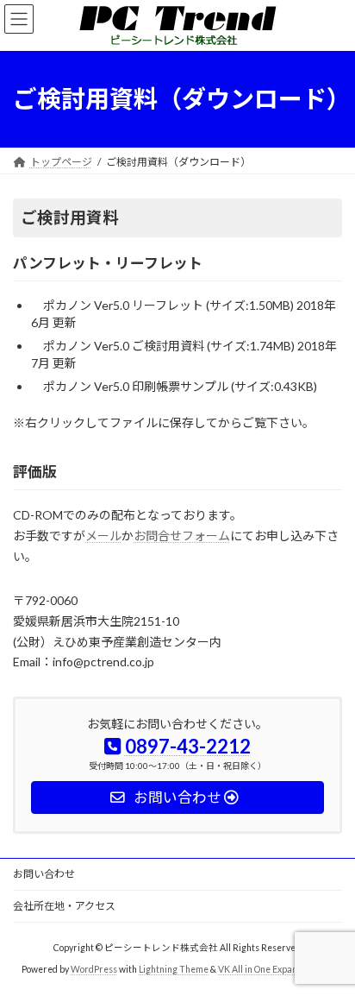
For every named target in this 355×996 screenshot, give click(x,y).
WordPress (94, 969)
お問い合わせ (44, 873)
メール (103, 535)
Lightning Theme (174, 969)
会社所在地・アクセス (64, 905)
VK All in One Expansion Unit (275, 969)
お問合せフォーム (182, 535)
